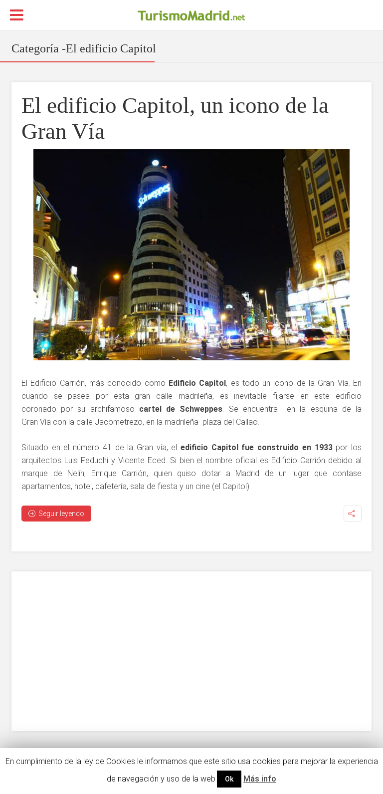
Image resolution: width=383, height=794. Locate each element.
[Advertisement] (191, 651)
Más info (259, 779)
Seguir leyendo (61, 514)
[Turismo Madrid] (191, 15)
